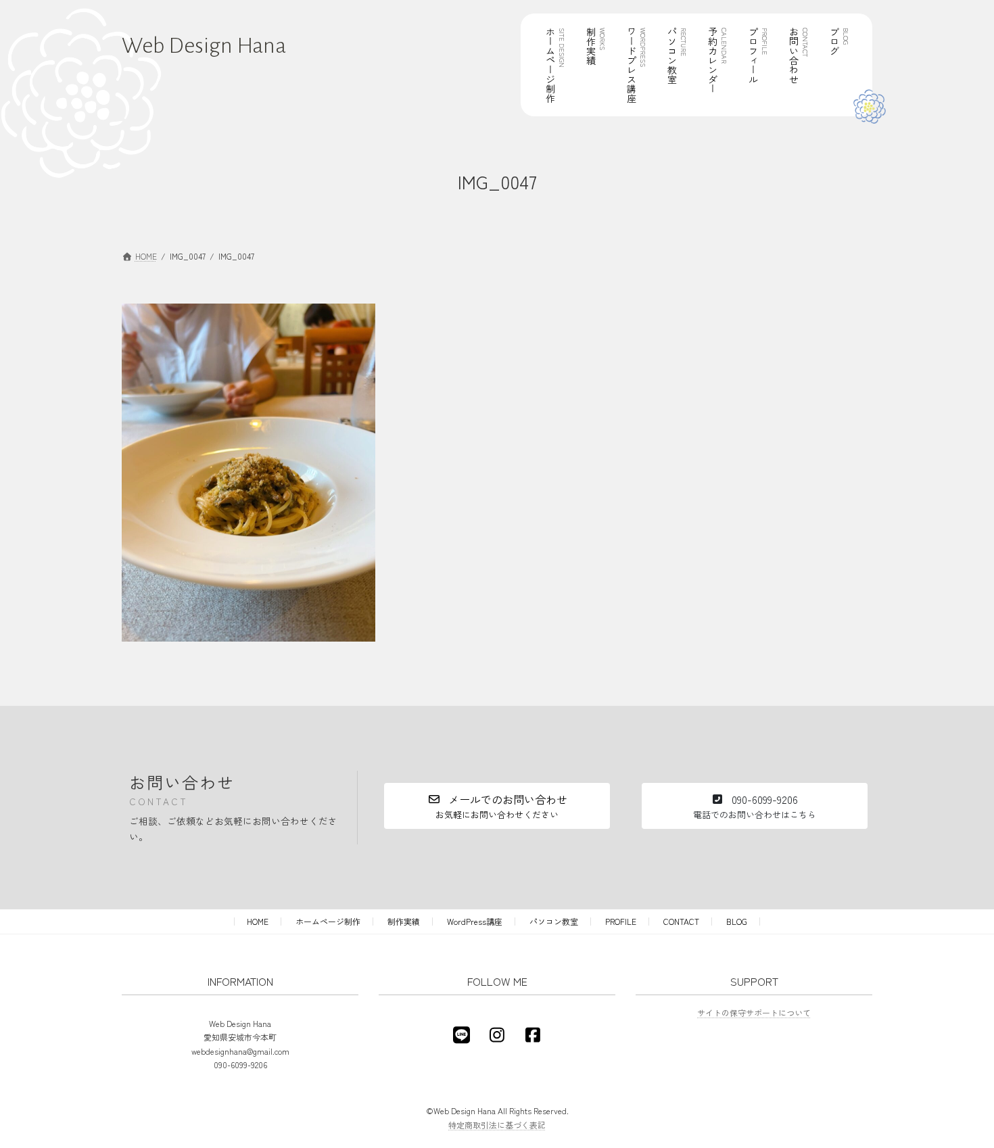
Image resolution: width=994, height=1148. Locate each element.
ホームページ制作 (327, 921)
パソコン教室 (553, 921)
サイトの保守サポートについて (754, 1012)
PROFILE (620, 921)
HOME (257, 921)
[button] (497, 806)
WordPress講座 (474, 921)
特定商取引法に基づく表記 (497, 1124)
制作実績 (403, 921)
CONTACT (681, 921)
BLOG (736, 921)
